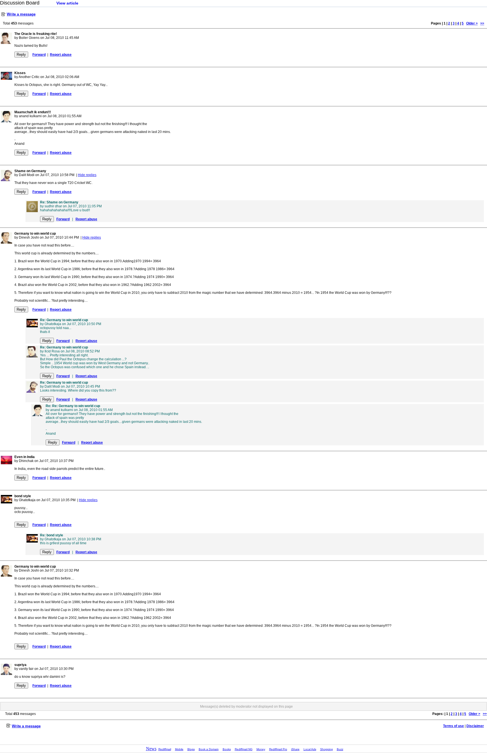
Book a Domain (209, 749)
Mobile (179, 749)
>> (482, 23)
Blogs (191, 749)
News (151, 748)
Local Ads (310, 749)
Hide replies (87, 175)
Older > (472, 23)
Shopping (326, 749)
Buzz (340, 749)
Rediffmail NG (244, 749)
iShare (295, 749)
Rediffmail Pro (278, 749)
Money (260, 749)
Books (227, 749)
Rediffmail (164, 749)
